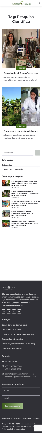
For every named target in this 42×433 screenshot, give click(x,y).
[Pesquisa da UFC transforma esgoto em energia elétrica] (21, 48)
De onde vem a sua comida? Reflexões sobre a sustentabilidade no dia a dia (25, 222)
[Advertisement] (21, 253)
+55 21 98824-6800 (13, 366)
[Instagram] (4, 311)
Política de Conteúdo (31, 418)
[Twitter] (19, 311)
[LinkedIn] (9, 311)
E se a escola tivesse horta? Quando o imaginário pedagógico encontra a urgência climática (25, 192)
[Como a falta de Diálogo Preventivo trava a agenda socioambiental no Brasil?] (6, 213)
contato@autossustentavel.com (19, 374)
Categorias (7, 165)
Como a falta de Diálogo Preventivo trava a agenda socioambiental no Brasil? (22, 212)
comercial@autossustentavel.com (21, 377)
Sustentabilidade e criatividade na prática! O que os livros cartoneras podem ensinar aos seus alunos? (25, 202)
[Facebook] (14, 311)
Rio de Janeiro (11, 361)
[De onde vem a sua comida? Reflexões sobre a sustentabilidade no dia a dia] (6, 223)
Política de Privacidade (11, 418)
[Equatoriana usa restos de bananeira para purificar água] (21, 106)
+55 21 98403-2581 (13, 369)
